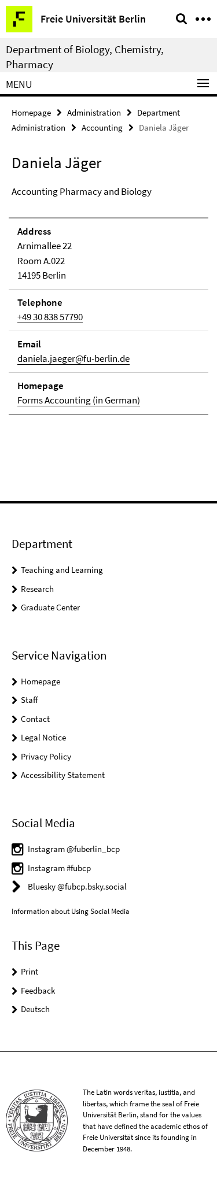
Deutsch (35, 1008)
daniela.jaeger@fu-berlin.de (73, 358)
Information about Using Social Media (71, 911)
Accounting (102, 127)
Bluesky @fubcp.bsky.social (77, 886)
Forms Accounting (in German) (78, 400)
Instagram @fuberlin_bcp (74, 848)
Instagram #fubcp (59, 867)
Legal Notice (43, 737)
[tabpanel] (108, 299)
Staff (29, 699)
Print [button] (29, 971)
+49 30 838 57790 (50, 316)
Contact (35, 718)
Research (37, 588)
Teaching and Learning (62, 569)
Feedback (38, 990)
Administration (94, 112)
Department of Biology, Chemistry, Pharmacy (85, 56)
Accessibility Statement (63, 774)
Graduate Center (50, 607)
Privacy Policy (46, 756)
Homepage (31, 112)
